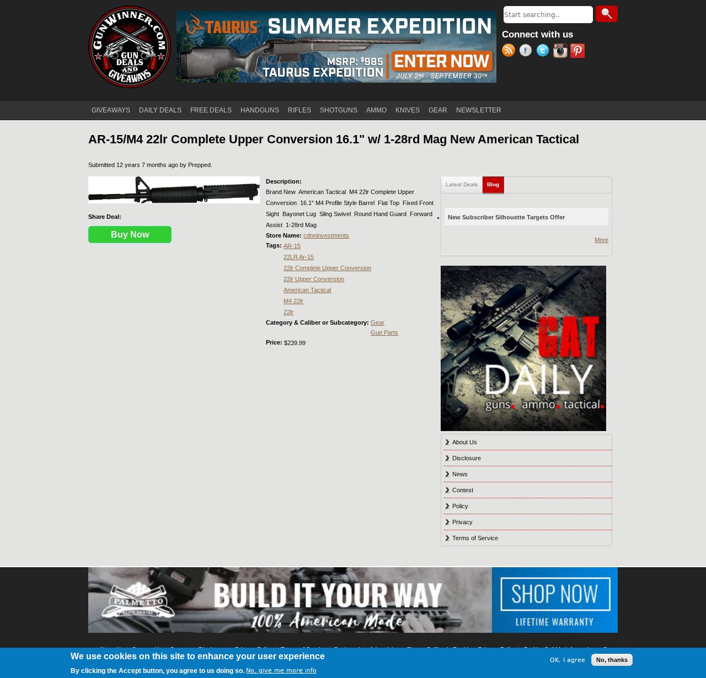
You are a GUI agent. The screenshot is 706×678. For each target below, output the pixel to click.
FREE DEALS (211, 110)
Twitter (544, 52)
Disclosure (466, 458)
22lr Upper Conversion (314, 279)
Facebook (527, 52)
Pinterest (578, 52)
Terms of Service (475, 538)
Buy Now (130, 234)
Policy (460, 506)
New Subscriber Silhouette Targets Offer (506, 217)
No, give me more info (281, 670)
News (460, 474)
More (601, 239)
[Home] (129, 47)
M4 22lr (293, 301)
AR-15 (292, 246)
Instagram (561, 52)
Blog (495, 184)
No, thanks (612, 660)
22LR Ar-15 (299, 257)
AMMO (376, 110)
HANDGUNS (259, 110)
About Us (464, 442)
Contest (462, 490)
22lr (288, 312)
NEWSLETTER (478, 110)
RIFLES (299, 110)
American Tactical (307, 290)
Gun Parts (384, 332)
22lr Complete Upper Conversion (327, 268)
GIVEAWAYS (111, 110)
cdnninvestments (326, 235)
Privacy (462, 522)
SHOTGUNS (338, 110)
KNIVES (407, 110)
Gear (377, 322)
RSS (510, 52)
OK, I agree (567, 659)
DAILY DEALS (160, 110)
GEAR (438, 110)
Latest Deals (462, 184)
